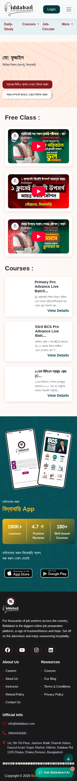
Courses (50, 670)
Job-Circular (48, 26)
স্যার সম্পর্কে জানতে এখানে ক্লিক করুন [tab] (27, 94)
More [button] (66, 24)
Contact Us (13, 702)
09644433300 (17, 733)
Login (51, 9)
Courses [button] (29, 24)
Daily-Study (8, 26)
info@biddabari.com (21, 723)
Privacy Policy (53, 694)
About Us (12, 678)
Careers (11, 670)
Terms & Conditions (57, 686)
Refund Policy (15, 694)
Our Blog (50, 678)
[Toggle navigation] (69, 9)
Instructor (12, 686)
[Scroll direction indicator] (68, 758)
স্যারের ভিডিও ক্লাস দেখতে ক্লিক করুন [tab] (27, 84)
